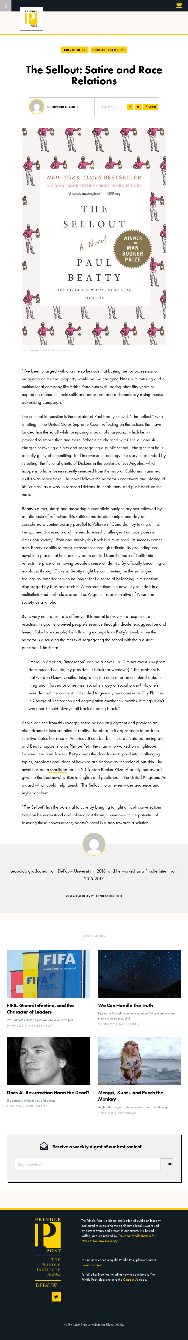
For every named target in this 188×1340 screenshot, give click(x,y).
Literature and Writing (109, 50)
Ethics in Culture (75, 50)
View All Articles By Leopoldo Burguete (94, 896)
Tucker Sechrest (91, 1265)
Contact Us (130, 1279)
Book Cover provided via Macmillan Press (46, 350)
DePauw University (105, 1240)
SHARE (152, 107)
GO (170, 1164)
